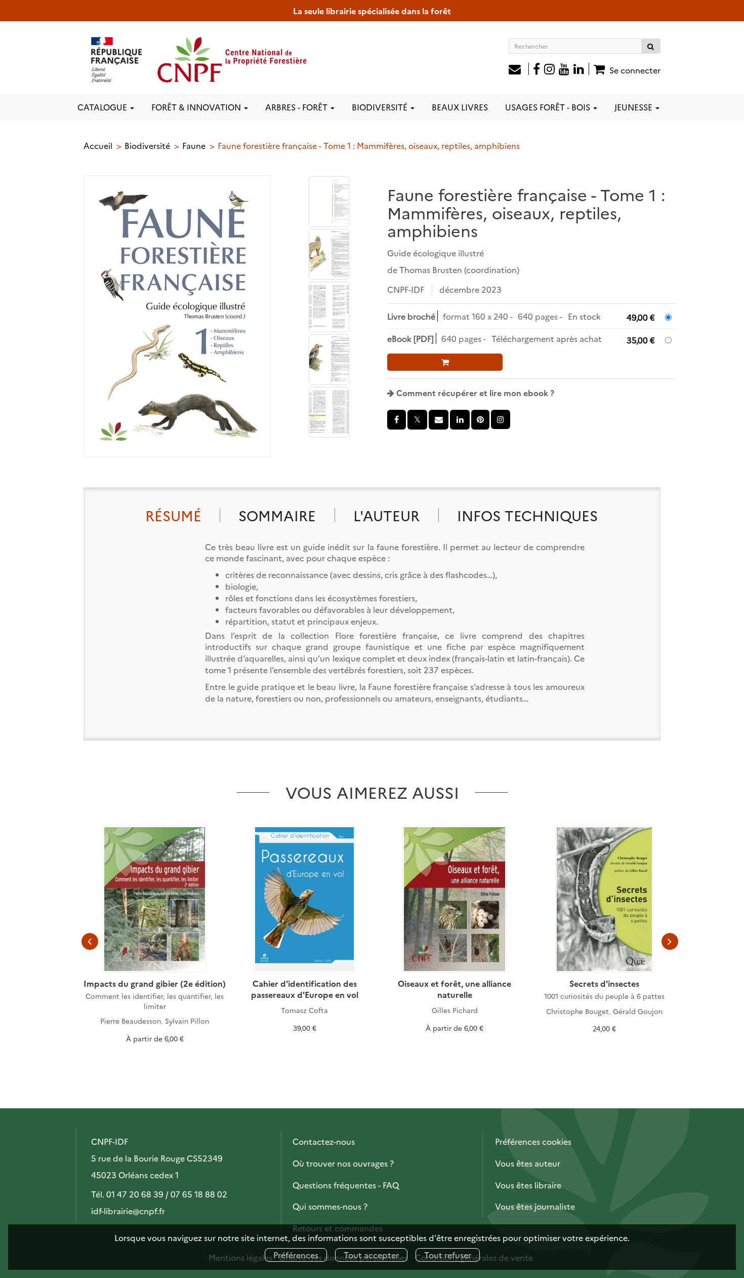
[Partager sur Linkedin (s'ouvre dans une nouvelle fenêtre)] (460, 420)
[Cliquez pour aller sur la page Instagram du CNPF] (549, 69)
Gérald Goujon (638, 1011)
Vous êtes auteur (527, 1163)
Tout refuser (447, 1254)
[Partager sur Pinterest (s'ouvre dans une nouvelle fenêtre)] (480, 420)
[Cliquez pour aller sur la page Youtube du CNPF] (564, 69)
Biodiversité (147, 145)
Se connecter (634, 69)
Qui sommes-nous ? (330, 1206)
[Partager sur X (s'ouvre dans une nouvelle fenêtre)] (417, 420)
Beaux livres (460, 106)
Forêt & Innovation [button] (197, 106)
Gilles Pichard (455, 1010)
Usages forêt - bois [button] (548, 106)
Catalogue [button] (103, 106)
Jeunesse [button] (634, 106)
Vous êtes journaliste (535, 1206)
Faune (193, 145)
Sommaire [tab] (277, 515)
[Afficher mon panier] (598, 69)
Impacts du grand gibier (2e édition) (155, 983)
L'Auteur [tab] (386, 515)
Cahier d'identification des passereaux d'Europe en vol (304, 989)
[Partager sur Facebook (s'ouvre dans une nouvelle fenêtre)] (396, 420)
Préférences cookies (533, 1141)
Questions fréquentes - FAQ (346, 1184)
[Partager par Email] (438, 420)
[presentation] (89, 942)
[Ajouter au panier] (445, 362)
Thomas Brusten (430, 269)
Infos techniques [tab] (527, 515)
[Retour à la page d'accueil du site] (199, 59)
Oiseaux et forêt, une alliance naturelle (454, 989)
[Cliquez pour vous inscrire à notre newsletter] (519, 69)
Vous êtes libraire (528, 1184)
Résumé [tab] (173, 515)
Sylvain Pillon (187, 1020)
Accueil (98, 145)
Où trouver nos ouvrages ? (343, 1163)
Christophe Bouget (577, 1011)
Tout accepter (371, 1254)
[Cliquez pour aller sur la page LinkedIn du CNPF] (581, 69)
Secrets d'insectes (604, 983)
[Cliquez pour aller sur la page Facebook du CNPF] (536, 69)
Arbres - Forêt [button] (297, 106)
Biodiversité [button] (380, 106)
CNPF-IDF (405, 289)
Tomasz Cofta (304, 1010)
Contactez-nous (324, 1141)
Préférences (295, 1254)
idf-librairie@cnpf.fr (128, 1210)
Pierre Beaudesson (130, 1020)
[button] (177, 315)
